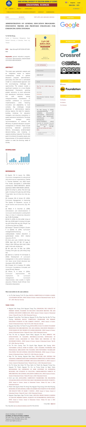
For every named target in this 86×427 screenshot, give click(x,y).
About (11, 8)
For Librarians (63, 105)
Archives (21, 17)
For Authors (63, 102)
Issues (19, 8)
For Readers (63, 100)
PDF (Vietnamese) (41, 65)
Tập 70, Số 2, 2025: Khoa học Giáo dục (44, 17)
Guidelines (28, 8)
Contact (41, 12)
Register (72, 2)
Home (7, 17)
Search (76, 8)
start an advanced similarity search (22, 405)
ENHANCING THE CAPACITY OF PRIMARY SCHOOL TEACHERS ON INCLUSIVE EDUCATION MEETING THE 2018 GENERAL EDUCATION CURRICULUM (32, 311)
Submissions (50, 12)
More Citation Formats (42, 133)
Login (78, 2)
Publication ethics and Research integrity (21, 12)
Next (52, 404)
